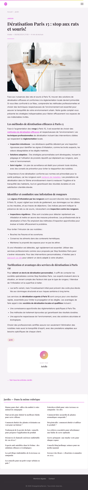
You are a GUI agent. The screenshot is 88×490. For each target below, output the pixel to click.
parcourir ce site (14, 258)
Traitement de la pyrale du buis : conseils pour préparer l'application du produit (21, 431)
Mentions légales (39, 479)
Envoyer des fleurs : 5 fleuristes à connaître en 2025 (64, 454)
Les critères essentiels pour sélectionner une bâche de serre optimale (63, 431)
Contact (52, 479)
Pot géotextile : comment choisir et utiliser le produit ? (64, 423)
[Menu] (82, 4)
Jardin (17, 12)
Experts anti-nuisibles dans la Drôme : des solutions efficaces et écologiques (22, 446)
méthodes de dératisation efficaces (23, 132)
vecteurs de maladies (51, 177)
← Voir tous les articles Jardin (19, 380)
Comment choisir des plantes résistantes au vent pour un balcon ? (22, 423)
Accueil (9, 12)
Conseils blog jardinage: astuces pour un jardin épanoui (63, 446)
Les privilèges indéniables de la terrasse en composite (22, 454)
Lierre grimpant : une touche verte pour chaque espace (63, 439)
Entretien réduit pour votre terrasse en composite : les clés (62, 408)
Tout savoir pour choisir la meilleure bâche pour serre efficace (22, 416)
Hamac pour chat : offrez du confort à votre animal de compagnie (22, 408)
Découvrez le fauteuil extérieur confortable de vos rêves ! (22, 439)
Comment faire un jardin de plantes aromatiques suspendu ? (61, 416)
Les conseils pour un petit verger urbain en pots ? (22, 461)
